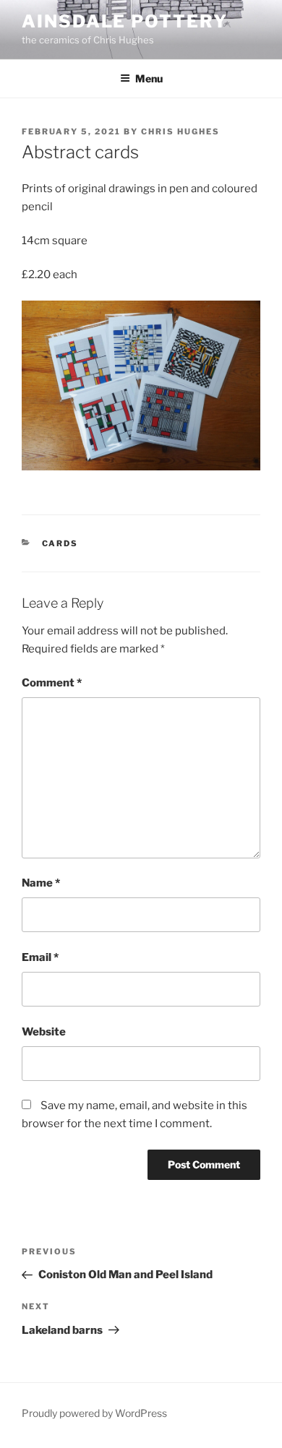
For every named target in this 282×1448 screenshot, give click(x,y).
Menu (149, 78)
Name (41, 882)
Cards (60, 543)
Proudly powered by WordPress (94, 1413)
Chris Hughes (180, 131)
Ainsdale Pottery (125, 21)
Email (40, 957)
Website (44, 1031)
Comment (52, 682)
